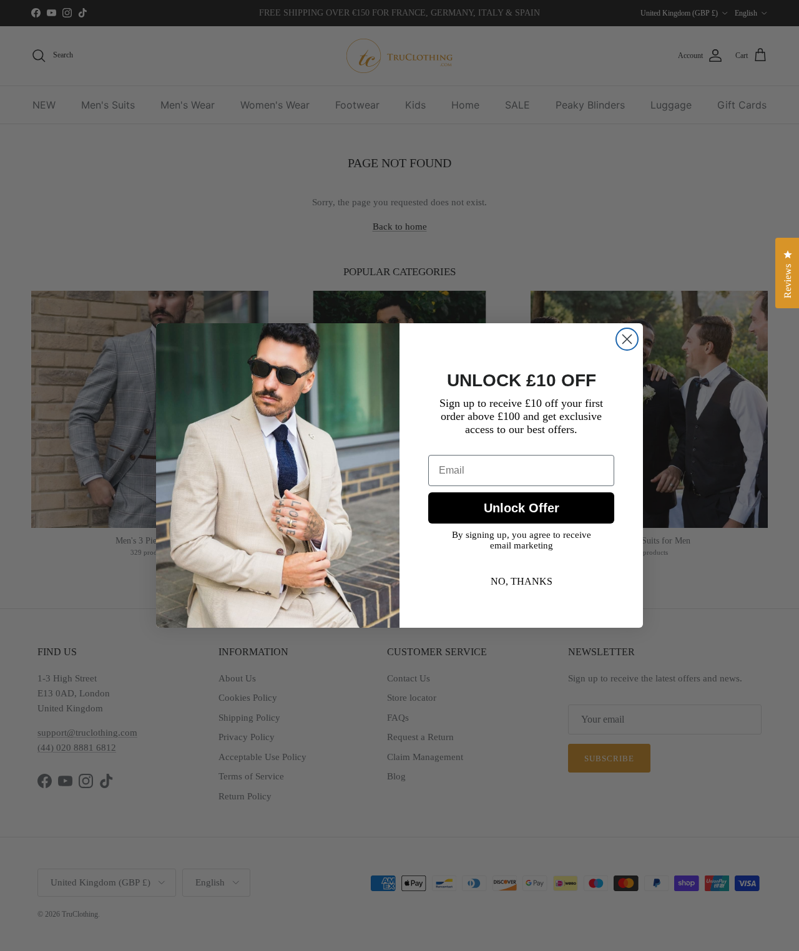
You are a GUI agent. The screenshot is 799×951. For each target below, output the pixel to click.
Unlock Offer (521, 508)
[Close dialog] (627, 339)
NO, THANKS (521, 581)
